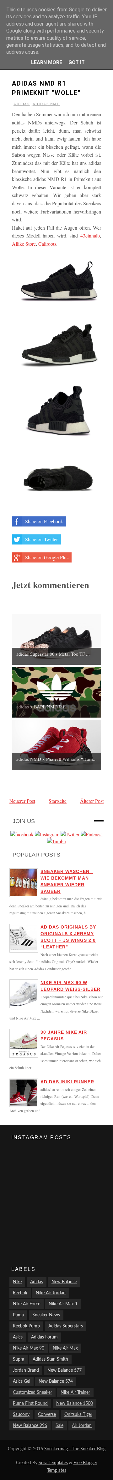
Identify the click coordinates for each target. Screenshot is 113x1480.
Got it (76, 62)
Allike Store (24, 243)
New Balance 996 (30, 1425)
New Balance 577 (64, 1370)
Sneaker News (46, 1315)
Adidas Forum (44, 1337)
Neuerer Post (22, 800)
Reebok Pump (26, 1326)
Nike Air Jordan (51, 1293)
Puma (18, 1315)
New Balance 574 (56, 1381)
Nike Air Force (26, 1304)
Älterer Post (92, 800)
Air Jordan (82, 1425)
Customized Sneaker (32, 1392)
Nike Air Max (65, 1348)
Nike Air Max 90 (28, 1348)
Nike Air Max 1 (63, 1304)
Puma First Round (30, 1403)
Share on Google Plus (46, 557)
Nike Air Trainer (75, 1392)
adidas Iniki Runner (67, 1081)
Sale (59, 1425)
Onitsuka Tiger (78, 1414)
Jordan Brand (26, 1370)
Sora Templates (53, 1463)
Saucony (21, 1414)
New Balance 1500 (74, 1403)
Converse (47, 1414)
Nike (17, 1282)
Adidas (21, 104)
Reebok (20, 1293)
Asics (18, 1337)
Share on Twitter (41, 539)
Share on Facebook (44, 521)
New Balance (64, 1282)
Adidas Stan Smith (50, 1359)
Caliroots (47, 243)
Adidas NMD (46, 104)
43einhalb (90, 235)
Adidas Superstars (65, 1326)
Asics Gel (21, 1381)
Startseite (58, 800)
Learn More (46, 62)
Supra (18, 1359)
